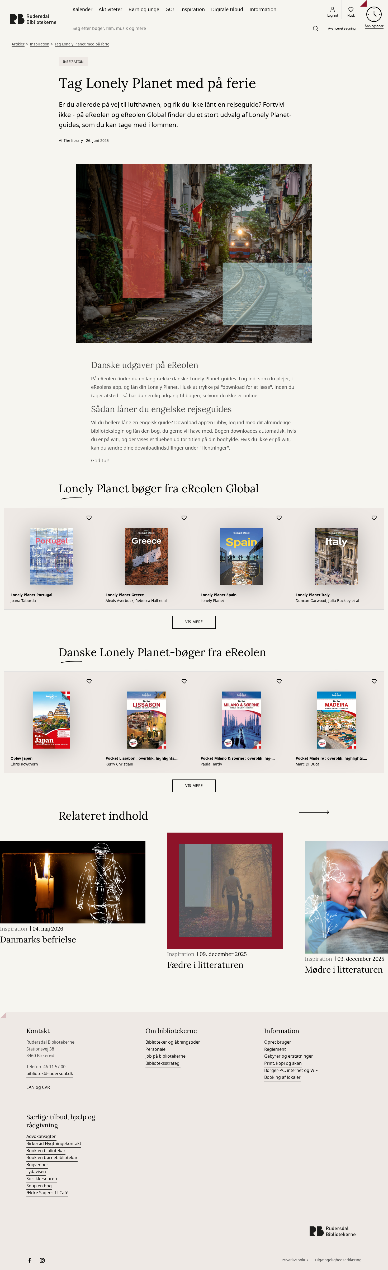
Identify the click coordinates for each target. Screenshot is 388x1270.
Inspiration (192, 9)
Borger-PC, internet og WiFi (291, 1070)
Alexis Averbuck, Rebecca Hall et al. (137, 601)
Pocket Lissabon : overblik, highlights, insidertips (140, 759)
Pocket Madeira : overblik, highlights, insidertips (330, 759)
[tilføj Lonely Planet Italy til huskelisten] (374, 518)
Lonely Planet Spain (218, 595)
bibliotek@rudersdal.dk (49, 1074)
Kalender (82, 9)
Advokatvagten (41, 1136)
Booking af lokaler (282, 1077)
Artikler (18, 44)
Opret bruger (277, 1042)
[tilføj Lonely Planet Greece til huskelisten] (184, 518)
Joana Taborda (23, 601)
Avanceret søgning (342, 28)
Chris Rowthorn (24, 764)
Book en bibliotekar (45, 1151)
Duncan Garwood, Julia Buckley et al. (328, 601)
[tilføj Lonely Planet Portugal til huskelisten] (89, 518)
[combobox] (194, 28)
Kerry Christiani (119, 764)
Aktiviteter (110, 9)
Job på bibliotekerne (165, 1056)
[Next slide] (314, 813)
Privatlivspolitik (295, 1260)
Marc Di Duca (307, 764)
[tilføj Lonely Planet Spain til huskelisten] (279, 518)
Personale (155, 1049)
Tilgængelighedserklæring (338, 1260)
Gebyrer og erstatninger (288, 1056)
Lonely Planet (212, 601)
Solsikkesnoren (41, 1179)
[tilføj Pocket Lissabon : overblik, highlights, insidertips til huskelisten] (184, 681)
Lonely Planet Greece (125, 595)
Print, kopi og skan (283, 1063)
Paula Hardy (211, 764)
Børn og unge (144, 9)
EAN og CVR (38, 1087)
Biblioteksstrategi (163, 1063)
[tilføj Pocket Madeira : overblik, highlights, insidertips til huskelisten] (374, 681)
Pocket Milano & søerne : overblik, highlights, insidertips (236, 759)
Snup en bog (39, 1186)
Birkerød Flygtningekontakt (53, 1144)
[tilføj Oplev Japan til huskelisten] (89, 681)
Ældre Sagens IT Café (47, 1193)
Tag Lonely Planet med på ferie (82, 44)
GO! (169, 9)
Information (262, 9)
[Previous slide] (314, 822)
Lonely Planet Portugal (31, 595)
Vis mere (194, 622)
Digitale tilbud (227, 9)
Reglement (275, 1049)
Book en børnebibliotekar (52, 1158)
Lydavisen (36, 1172)
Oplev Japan (21, 758)
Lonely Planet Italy (313, 595)
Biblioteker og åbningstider (172, 1042)
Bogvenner (37, 1165)
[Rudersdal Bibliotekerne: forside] (33, 19)
